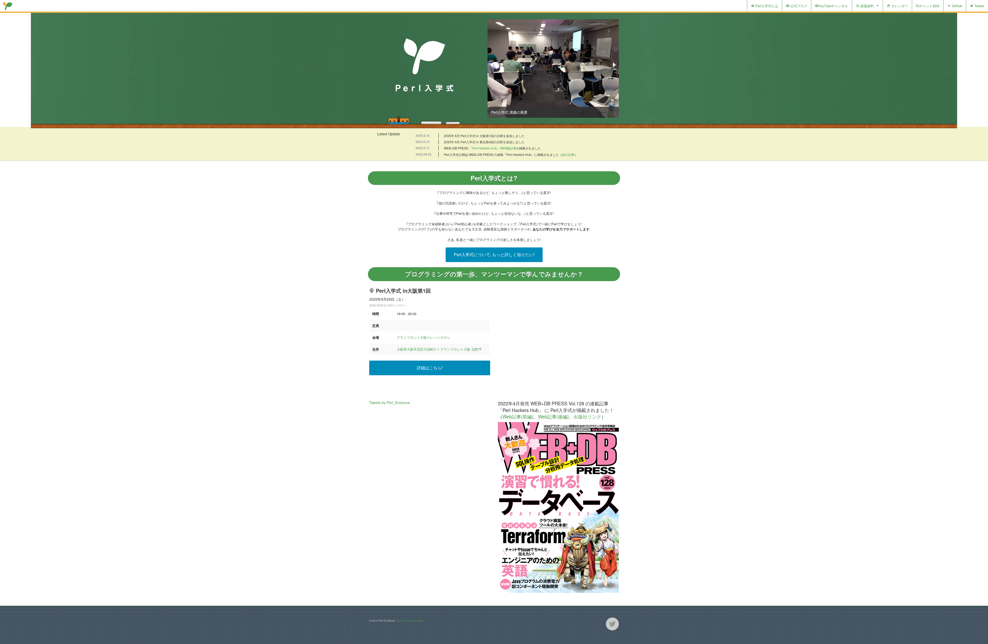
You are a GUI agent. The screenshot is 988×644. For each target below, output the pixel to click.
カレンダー (899, 5)
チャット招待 (929, 5)
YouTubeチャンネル (833, 5)
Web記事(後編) (553, 416)
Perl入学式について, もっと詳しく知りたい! (494, 254)
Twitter (978, 5)
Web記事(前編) (517, 416)
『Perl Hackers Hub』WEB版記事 (492, 148)
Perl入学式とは (766, 5)
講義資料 (866, 5)
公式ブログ (798, 5)
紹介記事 (568, 154)
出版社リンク (587, 416)
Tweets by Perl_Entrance (389, 402)
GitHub (956, 5)
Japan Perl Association (410, 620)
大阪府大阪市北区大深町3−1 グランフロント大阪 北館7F (439, 349)
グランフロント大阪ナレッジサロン (423, 337)
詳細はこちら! (430, 368)
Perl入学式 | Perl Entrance (8, 6)
